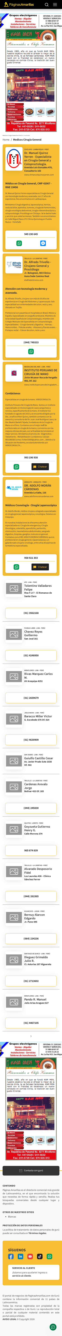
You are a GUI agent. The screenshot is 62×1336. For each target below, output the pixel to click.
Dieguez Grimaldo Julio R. (36, 959)
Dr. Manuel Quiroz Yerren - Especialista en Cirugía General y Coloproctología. (37, 158)
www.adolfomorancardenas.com (38, 496)
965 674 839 (31, 850)
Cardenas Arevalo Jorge (36, 786)
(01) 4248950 (31, 655)
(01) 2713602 (31, 981)
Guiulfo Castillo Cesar (38, 758)
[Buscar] (47, 4)
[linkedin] (20, 1256)
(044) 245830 (31, 808)
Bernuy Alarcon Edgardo (34, 917)
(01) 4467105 (31, 1023)
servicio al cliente (21, 1276)
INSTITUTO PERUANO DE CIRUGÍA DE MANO (40, 372)
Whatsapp (19, 243)
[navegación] (55, 5)
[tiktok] (40, 1256)
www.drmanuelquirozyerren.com (39, 175)
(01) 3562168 (31, 613)
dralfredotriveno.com (33, 280)
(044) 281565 (31, 896)
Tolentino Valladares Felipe (38, 588)
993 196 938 (31, 457)
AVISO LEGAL (9, 1319)
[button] (31, 1036)
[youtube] (30, 1256)
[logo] (14, 159)
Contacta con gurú (33, 1170)
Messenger (43, 243)
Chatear (42, 467)
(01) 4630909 (31, 740)
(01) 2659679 (31, 698)
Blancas (12, 1216)
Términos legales (37, 1233)
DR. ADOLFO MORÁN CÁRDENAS (37, 487)
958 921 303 (31, 558)
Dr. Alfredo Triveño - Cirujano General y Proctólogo (37, 266)
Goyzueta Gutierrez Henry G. (37, 829)
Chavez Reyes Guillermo (33, 634)
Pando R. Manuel (35, 999)
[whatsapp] (49, 1256)
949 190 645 (31, 234)
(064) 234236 (31, 938)
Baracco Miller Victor (38, 716)
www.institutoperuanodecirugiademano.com (41, 384)
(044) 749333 (31, 342)
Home (6, 140)
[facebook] (11, 1256)
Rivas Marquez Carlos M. (38, 676)
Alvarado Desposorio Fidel (38, 871)
